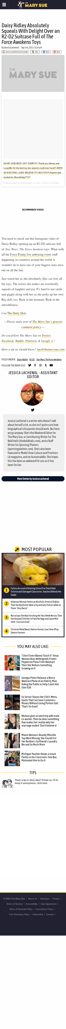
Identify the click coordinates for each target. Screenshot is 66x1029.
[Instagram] (40, 366)
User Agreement (48, 904)
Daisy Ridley (22, 359)
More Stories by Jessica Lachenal (33, 478)
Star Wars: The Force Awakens (49, 359)
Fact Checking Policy (19, 914)
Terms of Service (14, 904)
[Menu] (4, 4)
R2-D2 (32, 359)
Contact (50, 914)
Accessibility (31, 904)
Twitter (46, 335)
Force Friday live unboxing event (30, 254)
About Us (32, 898)
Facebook (8, 341)
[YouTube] (51, 366)
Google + (47, 341)
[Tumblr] (46, 366)
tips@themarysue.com (50, 349)
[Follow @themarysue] (30, 366)
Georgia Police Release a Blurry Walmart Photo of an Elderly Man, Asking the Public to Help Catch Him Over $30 (40, 682)
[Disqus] (33, 836)
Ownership (38, 914)
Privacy (56, 898)
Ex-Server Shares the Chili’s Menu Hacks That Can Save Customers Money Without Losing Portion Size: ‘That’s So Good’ (39, 701)
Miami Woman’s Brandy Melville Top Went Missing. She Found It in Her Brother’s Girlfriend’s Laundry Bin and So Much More (39, 739)
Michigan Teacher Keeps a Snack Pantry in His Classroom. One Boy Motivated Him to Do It (39, 757)
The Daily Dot (16, 313)
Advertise (44, 898)
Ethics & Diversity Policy (21, 909)
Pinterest (31, 341)
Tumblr (19, 341)
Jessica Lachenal (11, 47)
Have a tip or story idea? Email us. (33, 780)
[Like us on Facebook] (35, 366)
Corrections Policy (44, 909)
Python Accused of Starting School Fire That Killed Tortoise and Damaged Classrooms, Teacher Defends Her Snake (36, 591)
